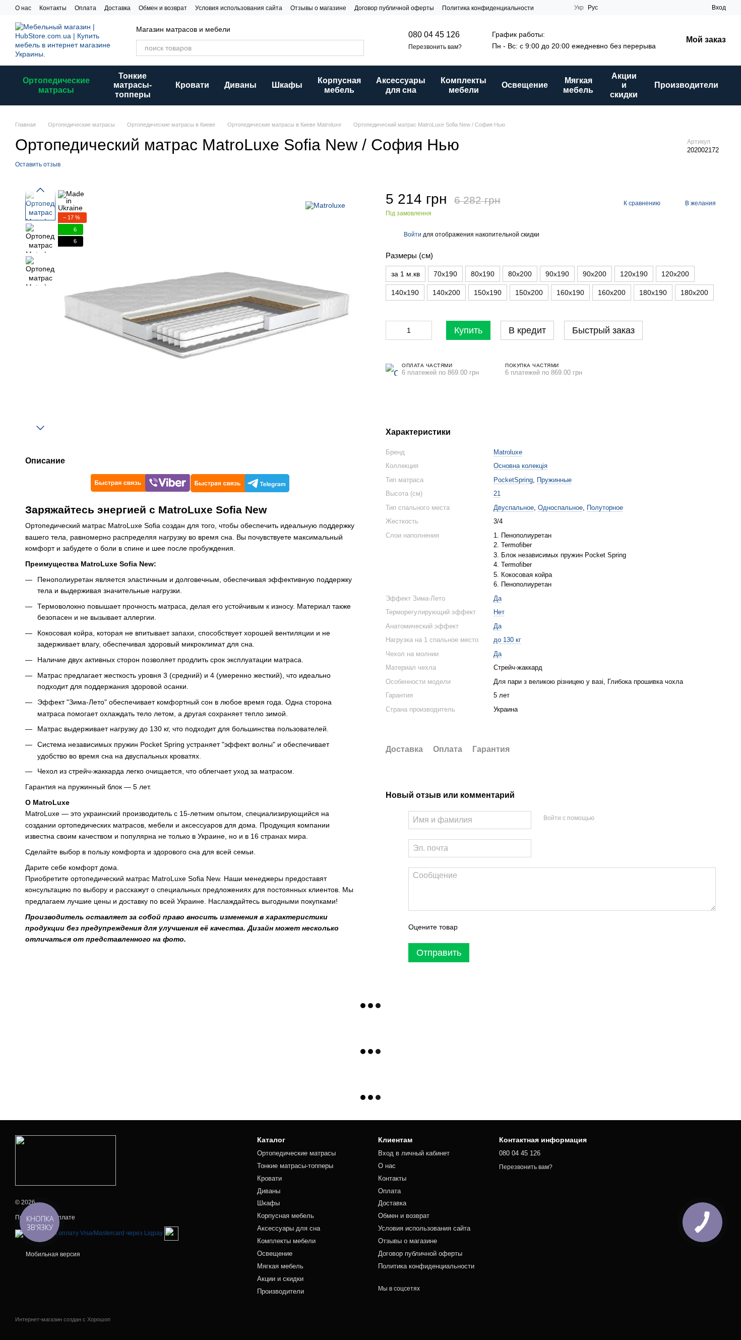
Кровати (192, 85)
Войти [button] (412, 234)
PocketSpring (513, 480)
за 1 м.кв (405, 274)
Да (497, 598)
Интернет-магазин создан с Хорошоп (62, 1319)
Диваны (240, 85)
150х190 (488, 292)
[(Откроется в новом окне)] (171, 1233)
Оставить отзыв (37, 164)
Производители (686, 85)
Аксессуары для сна (400, 85)
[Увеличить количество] (424, 330)
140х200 (446, 292)
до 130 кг (507, 640)
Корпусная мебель (339, 85)
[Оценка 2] (490, 927)
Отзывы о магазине (318, 8)
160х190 (570, 292)
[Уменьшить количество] (393, 330)
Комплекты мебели (463, 85)
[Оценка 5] (539, 927)
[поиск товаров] (356, 48)
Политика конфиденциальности (488, 8)
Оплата (85, 8)
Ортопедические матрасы (56, 85)
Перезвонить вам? (435, 46)
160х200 (612, 292)
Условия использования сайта (238, 8)
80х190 (483, 274)
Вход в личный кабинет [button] (414, 1153)
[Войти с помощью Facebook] (605, 818)
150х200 (529, 292)
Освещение (525, 85)
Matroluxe (507, 452)
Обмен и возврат (163, 8)
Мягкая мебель (578, 85)
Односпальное (560, 507)
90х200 (594, 274)
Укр (579, 8)
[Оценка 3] (507, 927)
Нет (499, 612)
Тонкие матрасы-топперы (132, 85)
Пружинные (554, 480)
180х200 (694, 292)
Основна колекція (520, 466)
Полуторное (605, 507)
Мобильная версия (52, 1254)
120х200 (675, 274)
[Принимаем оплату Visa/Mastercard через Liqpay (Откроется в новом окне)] (89, 1233)
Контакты (53, 8)
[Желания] (667, 8)
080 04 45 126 (434, 34)
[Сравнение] (686, 8)
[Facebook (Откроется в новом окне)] (560, 8)
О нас (23, 8)
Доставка (117, 8)
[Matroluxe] (325, 205)
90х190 (557, 274)
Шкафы (287, 85)
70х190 (445, 274)
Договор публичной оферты (394, 8)
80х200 (520, 274)
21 (497, 493)
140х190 (405, 292)
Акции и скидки (624, 85)
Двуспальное (513, 507)
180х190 (653, 292)
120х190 (634, 274)
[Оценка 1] (474, 927)
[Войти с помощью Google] (621, 818)
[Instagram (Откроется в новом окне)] (548, 8)
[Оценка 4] (523, 927)
